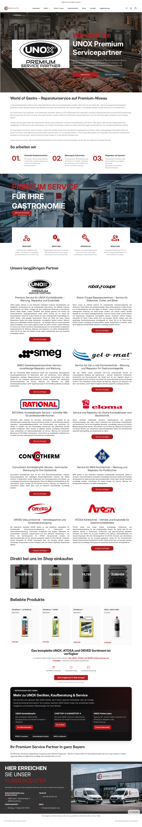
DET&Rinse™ (78, 610)
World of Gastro (21, 821)
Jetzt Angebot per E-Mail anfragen (71, 678)
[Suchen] (126, 8)
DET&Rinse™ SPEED (50, 610)
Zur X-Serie (60, 725)
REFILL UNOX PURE (111, 610)
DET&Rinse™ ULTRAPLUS (21, 610)
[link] (24, 576)
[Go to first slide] (139, 52)
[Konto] (131, 8)
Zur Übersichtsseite (24, 727)
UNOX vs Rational (60, 736)
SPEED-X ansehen (21, 736)
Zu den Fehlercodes (102, 727)
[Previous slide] (2, 52)
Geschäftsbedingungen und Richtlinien (126, 821)
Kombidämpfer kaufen (41, 736)
